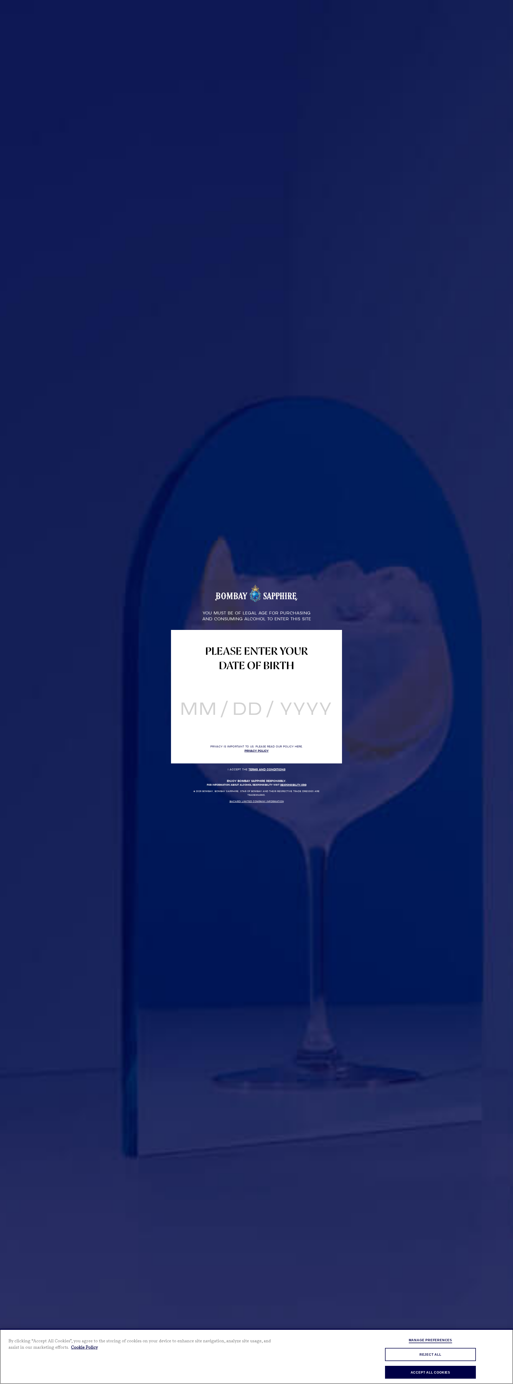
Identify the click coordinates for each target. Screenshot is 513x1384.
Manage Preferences (430, 1340)
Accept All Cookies (430, 1372)
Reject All (430, 1354)
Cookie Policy (84, 1347)
